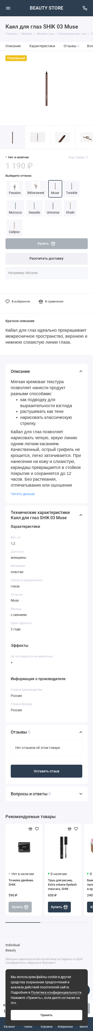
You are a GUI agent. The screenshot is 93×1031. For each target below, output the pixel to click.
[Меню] (8, 8)
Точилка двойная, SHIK (21, 882)
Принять (46, 1015)
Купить (56, 907)
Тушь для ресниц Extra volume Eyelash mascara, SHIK (62, 884)
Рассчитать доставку (46, 258)
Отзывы (72, 46)
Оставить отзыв (46, 771)
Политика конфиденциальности (56, 993)
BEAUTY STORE (46, 8)
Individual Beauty (12, 947)
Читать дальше (23, 494)
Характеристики (42, 46)
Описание (13, 46)
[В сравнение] (30, 829)
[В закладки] (37, 829)
